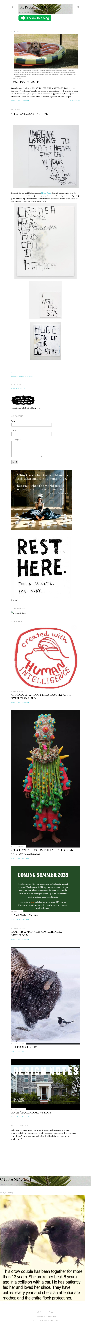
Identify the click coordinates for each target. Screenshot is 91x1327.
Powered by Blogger (47, 1312)
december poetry (24, 1047)
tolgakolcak (52, 1316)
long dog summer (25, 82)
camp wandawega (24, 915)
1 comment (21, 1051)
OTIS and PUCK (34, 7)
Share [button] (13, 100)
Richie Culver (46, 193)
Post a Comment (23, 100)
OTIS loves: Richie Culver (24, 376)
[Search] (78, 6)
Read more (75, 100)
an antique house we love (31, 1112)
